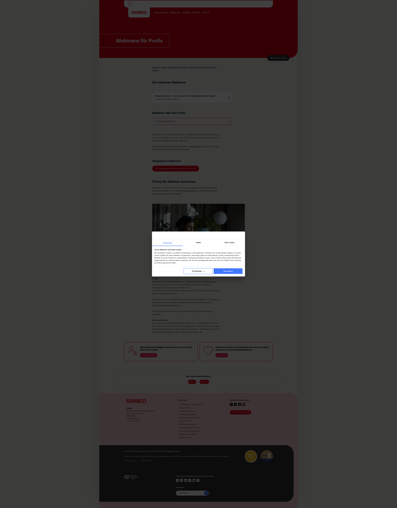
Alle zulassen (228, 271)
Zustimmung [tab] (167, 243)
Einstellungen (197, 271)
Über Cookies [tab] (229, 242)
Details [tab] (198, 242)
